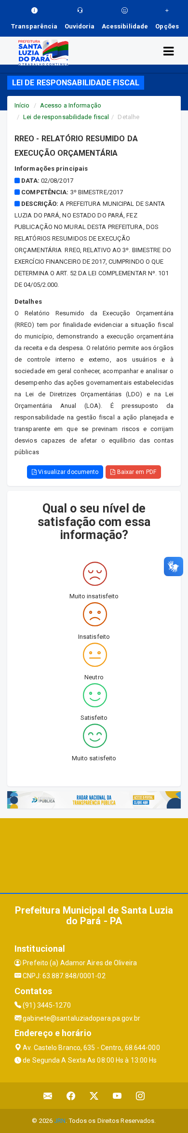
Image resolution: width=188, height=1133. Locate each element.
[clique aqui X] (94, 1095)
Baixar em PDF (135, 472)
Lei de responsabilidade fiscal (66, 117)
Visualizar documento (67, 472)
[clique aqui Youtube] (117, 1095)
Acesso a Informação (70, 105)
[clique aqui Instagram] (140, 1095)
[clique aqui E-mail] (48, 1095)
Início (22, 105)
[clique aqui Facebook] (71, 1095)
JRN (60, 1120)
